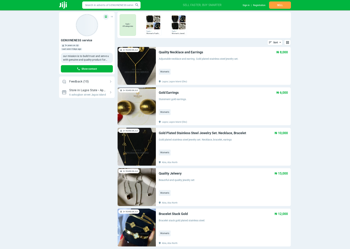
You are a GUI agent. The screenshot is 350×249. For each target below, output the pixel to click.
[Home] (63, 5)
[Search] (137, 5)
